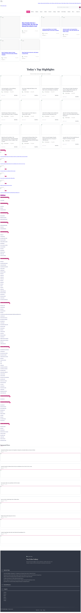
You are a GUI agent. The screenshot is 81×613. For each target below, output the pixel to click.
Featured (5, 598)
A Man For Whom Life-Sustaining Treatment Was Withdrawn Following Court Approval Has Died (18, 576)
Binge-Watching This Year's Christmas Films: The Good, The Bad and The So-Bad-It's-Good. (30, 24)
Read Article (23, 32)
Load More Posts (2, 195)
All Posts (5, 592)
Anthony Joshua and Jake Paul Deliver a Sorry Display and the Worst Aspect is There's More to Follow (47, 3)
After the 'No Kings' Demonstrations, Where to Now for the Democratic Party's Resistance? (71, 114)
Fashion (5, 597)
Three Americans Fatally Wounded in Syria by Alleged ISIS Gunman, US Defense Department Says (70, 90)
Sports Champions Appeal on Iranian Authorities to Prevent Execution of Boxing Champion (9, 53)
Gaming (5, 600)
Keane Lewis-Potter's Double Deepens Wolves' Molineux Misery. (10, 499)
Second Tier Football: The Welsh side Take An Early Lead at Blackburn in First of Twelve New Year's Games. (12, 163)
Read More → (16, 95)
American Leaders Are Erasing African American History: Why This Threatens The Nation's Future (71, 30)
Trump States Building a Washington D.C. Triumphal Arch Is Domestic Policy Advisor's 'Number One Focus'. (20, 573)
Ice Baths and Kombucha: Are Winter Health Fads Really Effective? (13, 578)
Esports (5, 595)
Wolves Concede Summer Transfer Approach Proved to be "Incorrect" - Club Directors (49, 139)
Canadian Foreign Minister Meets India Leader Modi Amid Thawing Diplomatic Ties (9, 192)
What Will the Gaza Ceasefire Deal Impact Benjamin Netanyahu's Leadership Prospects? (16, 581)
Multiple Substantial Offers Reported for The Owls (6, 185)
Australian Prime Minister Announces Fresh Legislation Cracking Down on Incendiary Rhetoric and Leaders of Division (13, 156)
